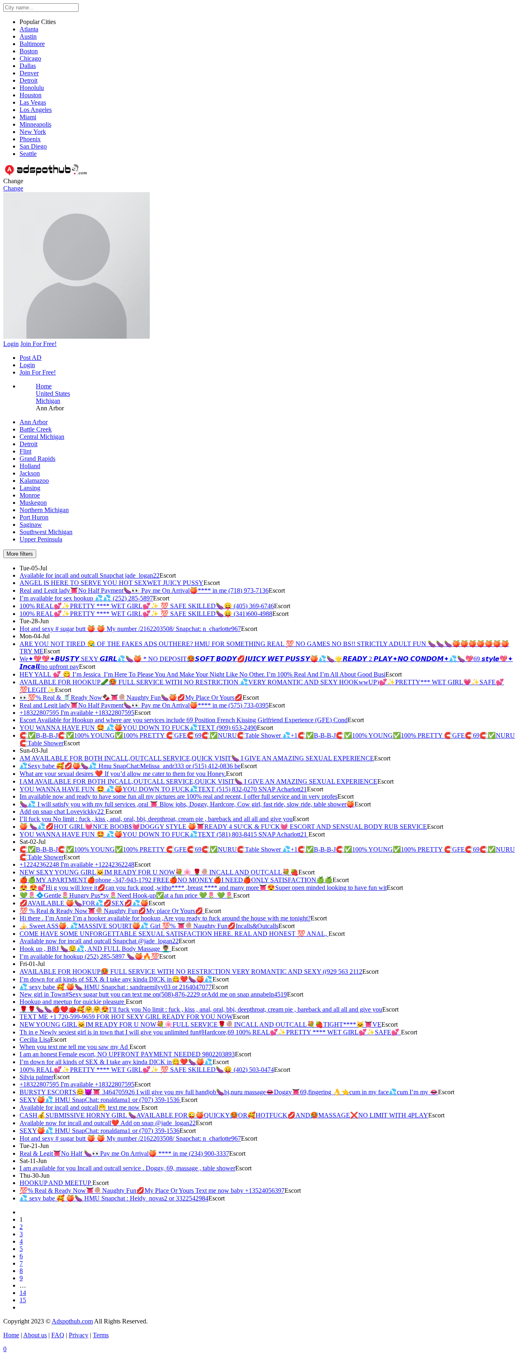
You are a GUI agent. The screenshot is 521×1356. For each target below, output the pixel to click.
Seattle (28, 153)
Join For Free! (38, 372)
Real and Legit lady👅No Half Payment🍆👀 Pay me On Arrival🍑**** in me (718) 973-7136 (144, 590)
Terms (101, 1335)
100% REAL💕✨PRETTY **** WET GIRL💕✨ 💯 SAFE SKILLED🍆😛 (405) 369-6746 (147, 605)
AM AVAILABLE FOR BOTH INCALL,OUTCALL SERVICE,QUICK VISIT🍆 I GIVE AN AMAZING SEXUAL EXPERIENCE (197, 758)
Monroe (30, 495)
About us (35, 1335)
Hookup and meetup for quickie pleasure (73, 1001)
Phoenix (30, 139)
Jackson (30, 473)
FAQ (57, 1335)
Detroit (28, 80)
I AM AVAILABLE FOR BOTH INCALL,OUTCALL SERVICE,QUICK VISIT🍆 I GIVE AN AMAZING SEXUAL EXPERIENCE (198, 781)
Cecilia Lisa (35, 1039)
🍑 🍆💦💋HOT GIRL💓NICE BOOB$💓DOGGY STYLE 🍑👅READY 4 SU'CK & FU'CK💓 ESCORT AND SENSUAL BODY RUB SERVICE (223, 826)
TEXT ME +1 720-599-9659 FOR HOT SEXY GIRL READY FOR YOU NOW (126, 1016)
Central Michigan (42, 436)
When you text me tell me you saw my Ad (74, 1046)
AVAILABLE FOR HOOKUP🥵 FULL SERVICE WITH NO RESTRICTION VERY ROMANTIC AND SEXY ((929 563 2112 (191, 971)
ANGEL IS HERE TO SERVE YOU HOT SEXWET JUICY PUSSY (112, 582)
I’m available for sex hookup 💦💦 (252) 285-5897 (86, 598)
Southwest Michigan (46, 531)
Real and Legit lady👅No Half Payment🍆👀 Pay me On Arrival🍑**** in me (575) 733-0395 (144, 705)
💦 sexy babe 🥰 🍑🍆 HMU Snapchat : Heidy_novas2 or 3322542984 (114, 1198)
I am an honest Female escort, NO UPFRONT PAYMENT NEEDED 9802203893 (127, 1054)
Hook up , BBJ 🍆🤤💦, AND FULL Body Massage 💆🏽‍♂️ (95, 948)
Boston (29, 51)
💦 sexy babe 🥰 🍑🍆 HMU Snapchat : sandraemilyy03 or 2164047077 (116, 987)
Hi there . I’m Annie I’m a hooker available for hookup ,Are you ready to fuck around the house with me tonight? (165, 918)
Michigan (48, 400)
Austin (28, 36)
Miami (28, 117)
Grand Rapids (37, 458)
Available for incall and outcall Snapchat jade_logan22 (90, 575)
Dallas (28, 65)
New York (33, 131)
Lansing (30, 487)
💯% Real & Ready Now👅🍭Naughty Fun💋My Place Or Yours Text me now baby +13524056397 (152, 1190)
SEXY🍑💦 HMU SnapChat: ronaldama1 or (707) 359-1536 (100, 1099)
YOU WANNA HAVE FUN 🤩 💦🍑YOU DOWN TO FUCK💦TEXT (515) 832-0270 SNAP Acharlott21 (163, 789)
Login (27, 364)
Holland (30, 465)
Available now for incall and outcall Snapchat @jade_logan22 (99, 941)
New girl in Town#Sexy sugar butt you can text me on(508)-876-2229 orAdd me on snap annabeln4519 (153, 994)
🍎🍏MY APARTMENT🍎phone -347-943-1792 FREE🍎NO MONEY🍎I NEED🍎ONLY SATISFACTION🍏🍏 (176, 879)
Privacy (78, 1335)
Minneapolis (35, 124)
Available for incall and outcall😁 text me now (80, 1107)
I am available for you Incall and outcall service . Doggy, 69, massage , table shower (127, 1168)
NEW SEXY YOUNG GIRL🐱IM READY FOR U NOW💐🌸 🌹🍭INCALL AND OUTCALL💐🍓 (159, 872)
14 (23, 1292)
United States (53, 393)
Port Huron (34, 517)
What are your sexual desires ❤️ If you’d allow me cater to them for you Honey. (123, 773)
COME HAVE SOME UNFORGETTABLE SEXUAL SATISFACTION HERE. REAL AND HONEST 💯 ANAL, (174, 933)
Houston (31, 95)
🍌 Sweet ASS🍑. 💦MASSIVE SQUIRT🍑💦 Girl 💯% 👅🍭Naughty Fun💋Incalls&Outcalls (149, 925)
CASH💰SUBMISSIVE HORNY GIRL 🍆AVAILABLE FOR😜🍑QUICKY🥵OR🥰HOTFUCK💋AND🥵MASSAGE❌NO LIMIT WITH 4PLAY (224, 1115)
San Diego (33, 146)
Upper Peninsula (41, 539)
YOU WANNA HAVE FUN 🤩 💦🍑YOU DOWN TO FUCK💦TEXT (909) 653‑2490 (138, 727)
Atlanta (29, 29)
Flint (25, 451)
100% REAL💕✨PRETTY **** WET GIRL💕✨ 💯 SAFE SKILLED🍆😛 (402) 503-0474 (147, 1069)
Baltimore (32, 43)
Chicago (30, 58)
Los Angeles (36, 109)
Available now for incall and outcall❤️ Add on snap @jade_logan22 (108, 1122)
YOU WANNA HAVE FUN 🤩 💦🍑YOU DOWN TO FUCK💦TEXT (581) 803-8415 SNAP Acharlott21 (164, 834)
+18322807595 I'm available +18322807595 (77, 712)
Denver (29, 73)
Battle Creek (36, 429)
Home (44, 386)
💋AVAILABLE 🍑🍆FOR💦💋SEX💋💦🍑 (84, 903)
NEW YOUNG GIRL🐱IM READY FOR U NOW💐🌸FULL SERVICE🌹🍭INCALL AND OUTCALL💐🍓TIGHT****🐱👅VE (200, 1024)
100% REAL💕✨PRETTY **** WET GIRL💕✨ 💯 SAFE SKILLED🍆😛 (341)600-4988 (146, 613)
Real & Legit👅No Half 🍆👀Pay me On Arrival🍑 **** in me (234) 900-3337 (124, 1153)
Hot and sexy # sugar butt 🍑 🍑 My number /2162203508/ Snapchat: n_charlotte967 (130, 628)
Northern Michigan (44, 509)
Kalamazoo (34, 480)
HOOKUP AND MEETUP (56, 1182)
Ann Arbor (34, 421)
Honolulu (32, 87)
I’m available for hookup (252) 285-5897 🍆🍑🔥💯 (89, 956)
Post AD (31, 357)
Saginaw (31, 524)
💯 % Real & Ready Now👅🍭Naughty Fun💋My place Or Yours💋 (112, 910)
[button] (76, 336)
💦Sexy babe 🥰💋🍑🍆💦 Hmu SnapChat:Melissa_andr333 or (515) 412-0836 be (130, 765)
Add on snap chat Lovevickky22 (62, 811)
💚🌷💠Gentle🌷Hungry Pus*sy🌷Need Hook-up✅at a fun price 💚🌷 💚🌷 (126, 895)
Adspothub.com (72, 1321)
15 (23, 1300)
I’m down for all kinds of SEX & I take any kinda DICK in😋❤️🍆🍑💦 (116, 979)
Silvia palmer (36, 1076)
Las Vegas (33, 102)
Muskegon (33, 502)
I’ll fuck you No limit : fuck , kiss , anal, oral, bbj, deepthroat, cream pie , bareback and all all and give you (156, 818)
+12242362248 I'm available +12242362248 (77, 864)
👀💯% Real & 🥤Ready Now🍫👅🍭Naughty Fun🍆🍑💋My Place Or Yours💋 (131, 697)
